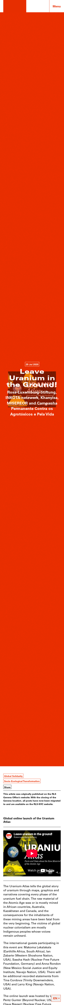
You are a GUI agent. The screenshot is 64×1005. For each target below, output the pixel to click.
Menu (57, 6)
